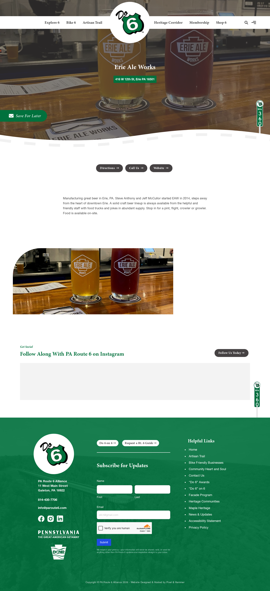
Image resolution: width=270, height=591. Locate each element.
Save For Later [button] (28, 116)
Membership (199, 22)
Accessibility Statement (205, 521)
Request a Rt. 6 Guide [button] (139, 443)
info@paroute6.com (52, 508)
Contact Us (196, 475)
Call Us (134, 168)
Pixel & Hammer (175, 582)
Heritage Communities (204, 501)
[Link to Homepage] (128, 22)
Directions (108, 168)
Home (193, 449)
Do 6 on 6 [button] (105, 443)
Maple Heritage (199, 508)
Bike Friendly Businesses (206, 462)
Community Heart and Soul (207, 469)
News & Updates (200, 514)
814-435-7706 (47, 500)
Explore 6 (52, 22)
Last (137, 497)
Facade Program (200, 495)
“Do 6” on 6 (197, 488)
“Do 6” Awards (199, 482)
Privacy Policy (198, 527)
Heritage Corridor (168, 22)
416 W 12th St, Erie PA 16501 (135, 79)
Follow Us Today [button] (229, 353)
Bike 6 (71, 22)
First (99, 497)
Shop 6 (221, 22)
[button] (246, 23)
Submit (104, 542)
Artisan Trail (92, 22)
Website (159, 168)
